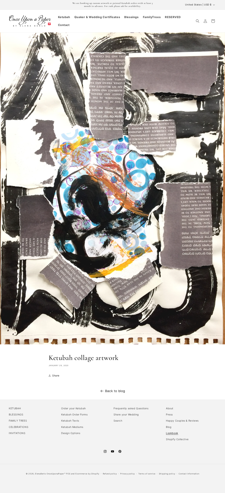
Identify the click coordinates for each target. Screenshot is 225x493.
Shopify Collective (177, 439)
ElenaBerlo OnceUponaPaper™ (50, 473)
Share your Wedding (126, 414)
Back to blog (115, 391)
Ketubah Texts (70, 420)
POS (68, 473)
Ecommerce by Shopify (87, 473)
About (169, 408)
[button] (197, 21)
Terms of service (146, 473)
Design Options (70, 433)
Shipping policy (167, 473)
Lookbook (172, 433)
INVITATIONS (17, 433)
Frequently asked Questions (131, 408)
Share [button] (55, 375)
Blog (168, 426)
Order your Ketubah (73, 408)
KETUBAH (15, 408)
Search (118, 420)
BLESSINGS (16, 414)
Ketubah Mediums (72, 426)
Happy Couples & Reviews (182, 420)
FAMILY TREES (18, 420)
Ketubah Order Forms (74, 414)
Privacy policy (127, 473)
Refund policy (110, 473)
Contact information (189, 473)
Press (169, 414)
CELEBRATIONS (18, 426)
